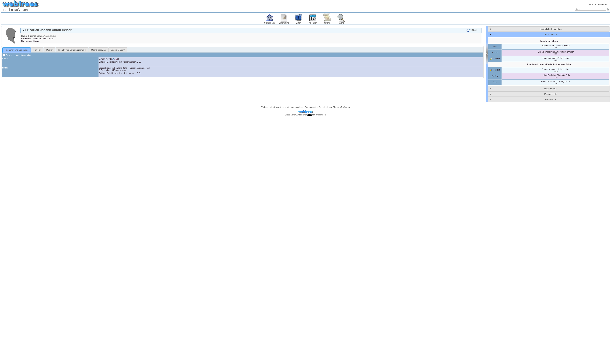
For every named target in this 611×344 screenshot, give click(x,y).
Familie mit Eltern (549, 41)
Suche (341, 23)
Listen (298, 23)
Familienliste (550, 99)
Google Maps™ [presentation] (118, 50)
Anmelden (602, 4)
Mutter (495, 52)
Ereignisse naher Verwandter (18, 55)
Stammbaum (269, 23)
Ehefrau (495, 76)
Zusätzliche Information (551, 29)
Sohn (495, 82)
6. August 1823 (105, 59)
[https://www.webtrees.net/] (305, 111)
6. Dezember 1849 (107, 70)
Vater (495, 46)
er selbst (496, 59)
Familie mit (549, 64)
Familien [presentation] (37, 50)
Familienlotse (550, 34)
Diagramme (284, 23)
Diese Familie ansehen (140, 68)
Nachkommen (550, 88)
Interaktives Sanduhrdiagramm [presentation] (72, 50)
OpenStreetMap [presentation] (98, 50)
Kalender (313, 23)
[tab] (250, 30)
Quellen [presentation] (49, 50)
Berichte (327, 23)
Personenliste (550, 94)
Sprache (592, 4)
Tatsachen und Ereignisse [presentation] (16, 50)
